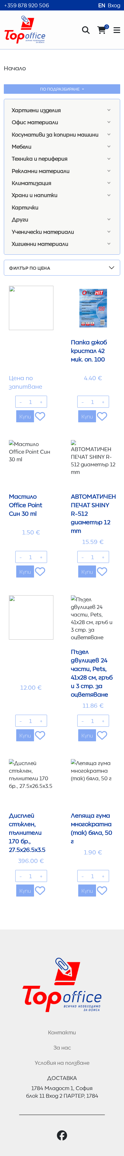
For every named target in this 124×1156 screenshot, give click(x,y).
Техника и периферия (39, 158)
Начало (15, 68)
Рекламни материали (41, 170)
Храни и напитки (35, 194)
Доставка (62, 1077)
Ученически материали (43, 231)
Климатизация (31, 182)
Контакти (62, 1032)
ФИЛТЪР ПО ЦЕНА (29, 268)
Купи (25, 416)
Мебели (21, 146)
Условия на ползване (62, 1062)
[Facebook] (62, 1135)
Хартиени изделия (36, 109)
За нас (62, 1047)
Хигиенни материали (40, 243)
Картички (25, 207)
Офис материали (35, 121)
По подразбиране (60, 89)
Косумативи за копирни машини (55, 134)
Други (20, 219)
